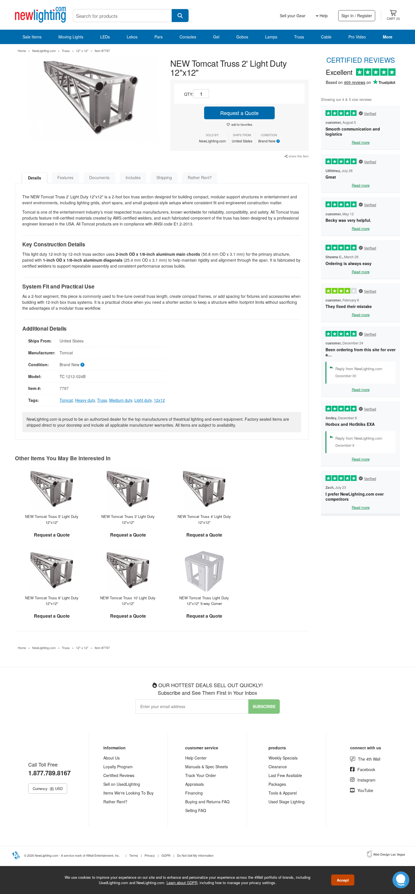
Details (34, 178)
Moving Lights (70, 37)
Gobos (242, 37)
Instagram (366, 780)
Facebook (366, 769)
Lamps (271, 37)
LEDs (105, 37)
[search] (180, 15)
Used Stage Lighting (286, 801)
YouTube (365, 790)
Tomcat (66, 400)
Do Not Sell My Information (195, 855)
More (387, 37)
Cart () (393, 18)
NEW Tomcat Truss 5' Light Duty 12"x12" (51, 519)
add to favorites (241, 124)
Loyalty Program (118, 766)
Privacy (150, 855)
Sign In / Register (356, 15)
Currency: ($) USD (48, 788)
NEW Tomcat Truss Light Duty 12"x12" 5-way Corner (204, 600)
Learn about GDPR (182, 882)
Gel (216, 37)
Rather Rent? (200, 177)
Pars (158, 37)
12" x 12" (82, 50)
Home (22, 50)
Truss (299, 37)
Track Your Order (200, 775)
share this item (298, 156)
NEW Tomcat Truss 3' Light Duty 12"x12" (128, 519)
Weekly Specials (283, 758)
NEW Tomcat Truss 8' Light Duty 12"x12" (51, 600)
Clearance (277, 766)
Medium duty (120, 400)
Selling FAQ (195, 810)
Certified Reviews (118, 775)
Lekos (132, 37)
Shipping (164, 177)
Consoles (188, 37)
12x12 (159, 400)
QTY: (188, 94)
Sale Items (32, 37)
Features (65, 177)
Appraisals (194, 784)
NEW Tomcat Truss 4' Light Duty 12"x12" (204, 519)
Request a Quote (239, 112)
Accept (343, 880)
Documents (99, 177)
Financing (194, 793)
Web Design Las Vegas (389, 854)
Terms (133, 855)
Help (323, 15)
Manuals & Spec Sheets (206, 766)
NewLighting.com (44, 50)
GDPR (166, 855)
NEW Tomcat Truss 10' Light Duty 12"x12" (128, 600)
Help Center (196, 758)
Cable (326, 37)
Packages (277, 784)
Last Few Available (285, 775)
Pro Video (357, 37)
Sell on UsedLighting (121, 784)
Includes (133, 177)
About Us (111, 758)
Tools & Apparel (282, 793)
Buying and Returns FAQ (207, 801)
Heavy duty (85, 400)
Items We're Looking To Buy (128, 793)
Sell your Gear (292, 15)
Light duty (143, 400)
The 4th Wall (369, 759)
